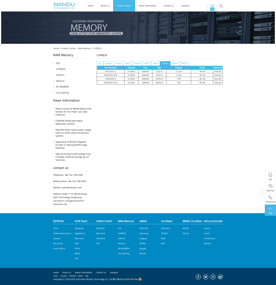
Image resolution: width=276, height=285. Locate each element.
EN (212, 9)
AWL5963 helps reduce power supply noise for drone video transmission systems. (73, 132)
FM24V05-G (110, 78)
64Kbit (175, 63)
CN (212, 5)
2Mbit (147, 63)
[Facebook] (198, 276)
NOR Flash (81, 221)
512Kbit (165, 63)
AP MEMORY (62, 86)
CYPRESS (97, 48)
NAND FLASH (104, 221)
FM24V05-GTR (110, 82)
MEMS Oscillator (192, 221)
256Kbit (137, 63)
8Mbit (184, 63)
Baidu (80, 276)
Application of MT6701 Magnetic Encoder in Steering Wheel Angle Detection (71, 144)
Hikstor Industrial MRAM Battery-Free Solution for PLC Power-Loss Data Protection (73, 111)
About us (105, 5)
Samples (185, 5)
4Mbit (155, 63)
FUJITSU (60, 75)
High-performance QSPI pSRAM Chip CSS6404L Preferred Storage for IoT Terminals (73, 157)
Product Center (124, 5)
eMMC (143, 221)
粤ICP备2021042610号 (123, 279)
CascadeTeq (62, 92)
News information (147, 5)
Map (136, 279)
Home (56, 48)
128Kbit (108, 63)
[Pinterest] (212, 276)
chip (86, 276)
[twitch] (205, 276)
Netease (72, 276)
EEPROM (58, 221)
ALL (100, 63)
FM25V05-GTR (110, 75)
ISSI (58, 63)
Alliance (60, 80)
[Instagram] (220, 276)
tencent (64, 276)
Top (270, 213)
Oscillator (167, 221)
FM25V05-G (110, 71)
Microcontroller (213, 221)
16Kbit (118, 63)
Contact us (169, 5)
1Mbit (127, 63)
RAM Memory (84, 48)
